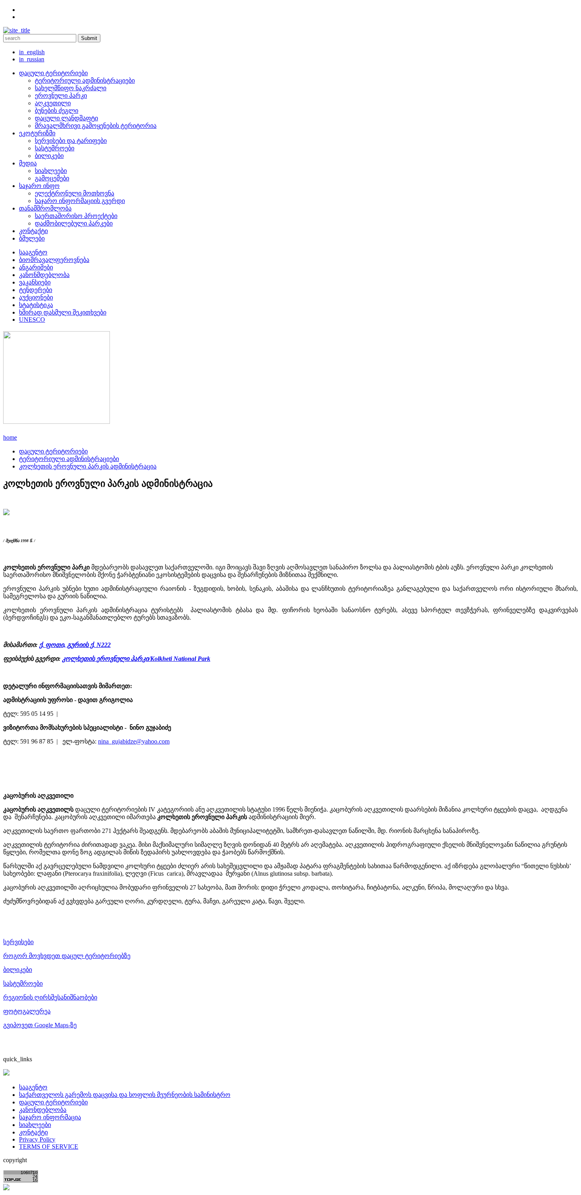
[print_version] (6, 513)
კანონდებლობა (42, 1109)
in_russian (31, 59)
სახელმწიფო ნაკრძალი (70, 88)
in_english (32, 52)
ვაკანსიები (35, 282)
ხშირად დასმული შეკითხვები (62, 312)
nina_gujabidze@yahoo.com (134, 741)
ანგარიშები (36, 267)
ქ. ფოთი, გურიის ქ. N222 (75, 644)
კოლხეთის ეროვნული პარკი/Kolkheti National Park (136, 658)
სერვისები (18, 942)
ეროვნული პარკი (61, 95)
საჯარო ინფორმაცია (50, 1117)
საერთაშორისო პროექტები (76, 215)
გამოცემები (52, 178)
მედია (28, 163)
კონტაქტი (33, 231)
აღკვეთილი (53, 103)
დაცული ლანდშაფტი (66, 118)
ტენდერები (35, 289)
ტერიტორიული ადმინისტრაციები (85, 80)
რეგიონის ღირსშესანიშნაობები (50, 997)
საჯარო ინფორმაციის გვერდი (80, 200)
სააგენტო (33, 252)
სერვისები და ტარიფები (71, 140)
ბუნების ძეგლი (56, 110)
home (10, 437)
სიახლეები (51, 170)
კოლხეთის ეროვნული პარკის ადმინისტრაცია (88, 466)
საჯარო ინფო (39, 185)
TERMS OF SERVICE (48, 1146)
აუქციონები (36, 297)
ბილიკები (49, 155)
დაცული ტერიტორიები (53, 73)
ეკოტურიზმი (37, 133)
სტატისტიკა (36, 305)
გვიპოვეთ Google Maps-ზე (40, 1025)
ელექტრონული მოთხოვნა (74, 193)
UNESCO (32, 319)
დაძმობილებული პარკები (74, 223)
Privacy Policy (37, 1139)
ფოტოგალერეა (27, 1011)
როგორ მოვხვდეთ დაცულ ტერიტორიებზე (66, 955)
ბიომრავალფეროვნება (54, 259)
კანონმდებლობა (44, 274)
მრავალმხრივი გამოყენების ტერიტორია (96, 125)
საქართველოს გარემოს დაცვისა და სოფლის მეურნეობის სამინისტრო (124, 1094)
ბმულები (32, 238)
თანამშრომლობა (45, 208)
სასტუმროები (54, 148)
